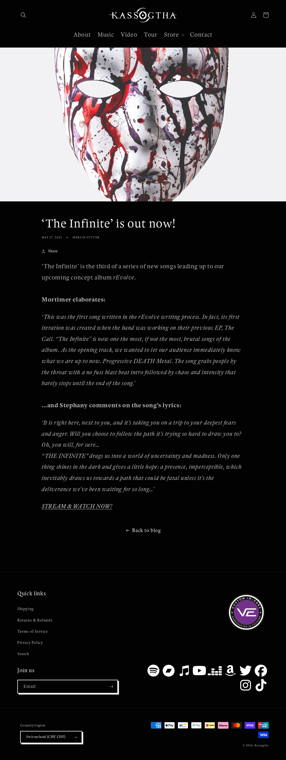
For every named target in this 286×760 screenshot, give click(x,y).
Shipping (25, 608)
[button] (23, 15)
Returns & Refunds (35, 620)
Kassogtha (261, 745)
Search (23, 653)
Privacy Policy (30, 642)
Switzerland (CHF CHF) (45, 737)
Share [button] (53, 251)
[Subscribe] (111, 686)
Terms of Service (32, 631)
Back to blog (146, 530)
